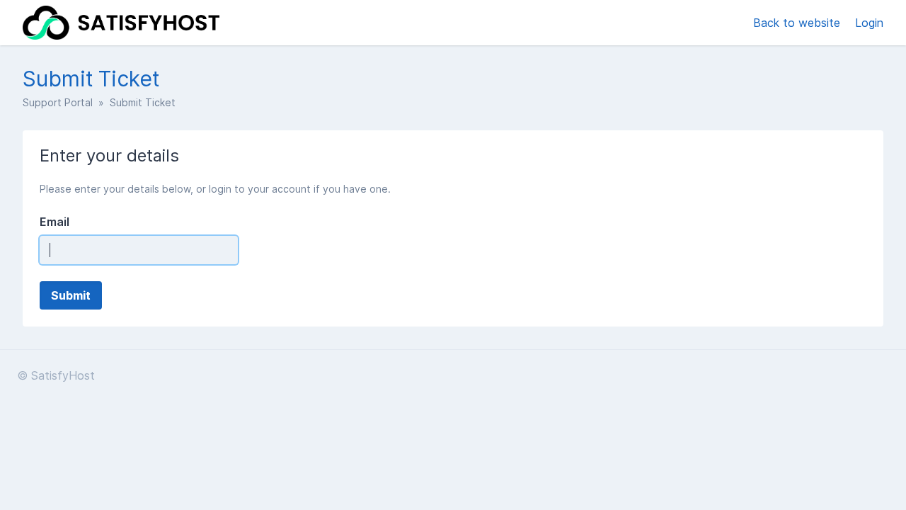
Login (869, 23)
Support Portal (58, 102)
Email (54, 222)
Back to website (798, 23)
